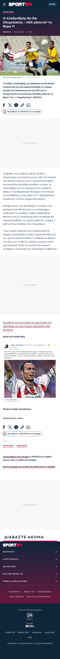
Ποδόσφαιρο (21, 445)
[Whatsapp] (28, 105)
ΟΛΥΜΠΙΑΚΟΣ (8, 445)
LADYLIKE (50, 632)
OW (30, 637)
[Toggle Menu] (4, 4)
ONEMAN (37, 632)
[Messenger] (16, 105)
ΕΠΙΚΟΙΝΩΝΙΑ (44, 592)
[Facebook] (4, 105)
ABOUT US (29, 592)
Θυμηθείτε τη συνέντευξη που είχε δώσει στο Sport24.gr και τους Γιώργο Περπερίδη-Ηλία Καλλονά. (27, 326)
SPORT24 (10, 632)
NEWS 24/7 (24, 632)
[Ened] (30, 626)
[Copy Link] (22, 105)
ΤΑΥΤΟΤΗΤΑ (15, 592)
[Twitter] (10, 105)
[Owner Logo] (30, 616)
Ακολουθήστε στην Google (16, 457)
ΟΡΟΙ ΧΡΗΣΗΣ (16, 597)
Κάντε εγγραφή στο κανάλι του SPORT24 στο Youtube (29, 467)
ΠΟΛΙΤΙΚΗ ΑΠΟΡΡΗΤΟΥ (39, 597)
